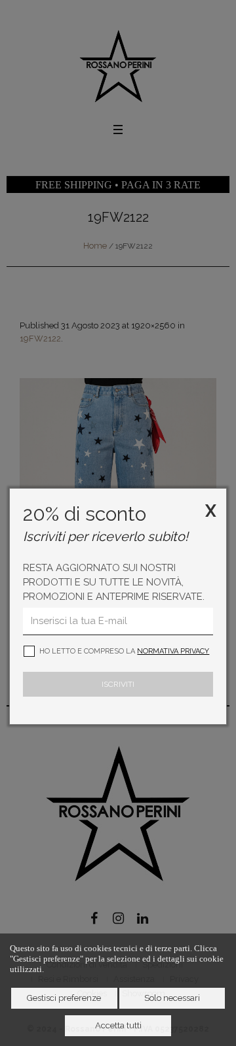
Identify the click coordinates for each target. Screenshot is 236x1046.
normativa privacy (173, 651)
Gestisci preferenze (64, 998)
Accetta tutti (118, 1025)
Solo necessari (172, 998)
